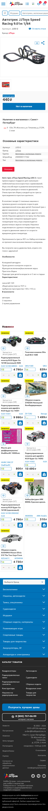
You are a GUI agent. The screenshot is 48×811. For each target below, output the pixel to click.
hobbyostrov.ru (27, 795)
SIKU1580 (29, 366)
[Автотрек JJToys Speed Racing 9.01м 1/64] (5, 84)
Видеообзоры (8, 751)
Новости (6, 725)
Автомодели (31, 671)
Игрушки (7, 615)
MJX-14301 (6, 414)
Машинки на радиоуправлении (10, 693)
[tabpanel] (24, 55)
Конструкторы (8, 688)
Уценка (6, 756)
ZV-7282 (28, 413)
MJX (21, 366)
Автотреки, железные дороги (28, 153)
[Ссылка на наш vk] (38, 776)
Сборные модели (33, 684)
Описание (8, 169)
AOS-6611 (5, 558)
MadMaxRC (6, 465)
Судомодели (9, 608)
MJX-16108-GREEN (9, 366)
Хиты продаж (8, 741)
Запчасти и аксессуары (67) (10, 353)
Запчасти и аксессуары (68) (10, 401)
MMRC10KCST (7, 462)
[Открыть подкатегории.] (42, 589)
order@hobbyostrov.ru (35, 731)
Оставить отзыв (39, 28)
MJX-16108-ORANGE (10, 513)
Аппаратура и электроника (16, 654)
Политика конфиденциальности (36, 766)
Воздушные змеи (33, 688)
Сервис (43, 760)
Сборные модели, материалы (18, 621)
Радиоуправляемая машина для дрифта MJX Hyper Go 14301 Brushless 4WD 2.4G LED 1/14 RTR (11, 410)
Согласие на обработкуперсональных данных (9, 764)
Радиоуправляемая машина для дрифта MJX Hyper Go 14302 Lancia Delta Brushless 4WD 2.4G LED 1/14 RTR (35, 458)
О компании (41, 750)
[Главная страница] (5, 13)
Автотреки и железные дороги (28, 160)
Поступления (8, 730)
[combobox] (24, 582)
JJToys (18, 150)
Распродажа (8, 746)
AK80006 (29, 516)
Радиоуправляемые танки (11, 676)
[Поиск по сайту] (33, 4)
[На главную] (16, 4)
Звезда (44, 413)
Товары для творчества (14, 641)
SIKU (45, 366)
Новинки (8, 326)
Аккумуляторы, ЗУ (12, 647)
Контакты (42, 755)
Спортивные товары (13, 634)
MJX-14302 (30, 461)
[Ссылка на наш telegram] (33, 776)
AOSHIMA (19, 558)
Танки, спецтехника (12, 602)
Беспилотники (10, 589)
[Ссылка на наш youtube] (44, 776)
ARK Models (42, 516)
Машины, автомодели (14, 595)
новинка (5, 333)
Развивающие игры (13, 628)
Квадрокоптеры (9, 671)
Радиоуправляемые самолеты (11, 682)
